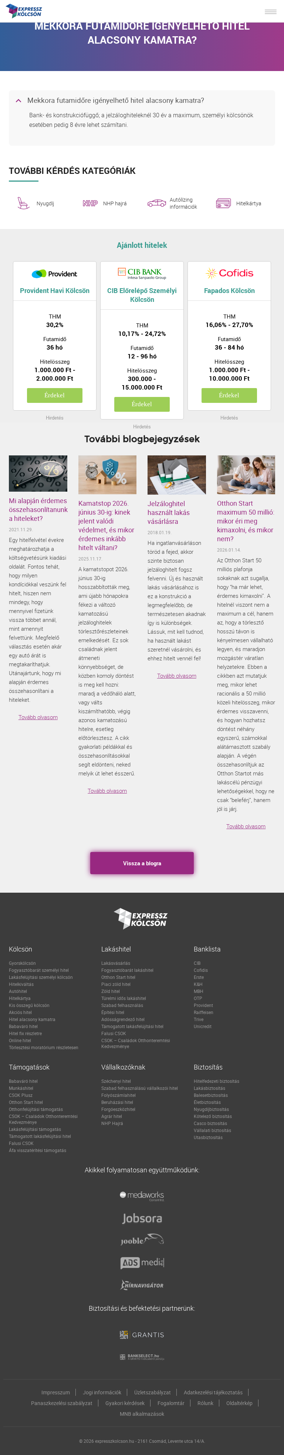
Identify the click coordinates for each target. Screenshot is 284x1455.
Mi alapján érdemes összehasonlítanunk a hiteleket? (38, 509)
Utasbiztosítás (208, 1137)
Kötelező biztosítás (213, 1116)
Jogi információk (102, 1392)
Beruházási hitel (117, 1102)
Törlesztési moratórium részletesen (43, 1047)
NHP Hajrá (112, 1123)
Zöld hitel (110, 991)
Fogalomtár (171, 1403)
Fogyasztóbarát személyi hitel (39, 970)
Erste (199, 977)
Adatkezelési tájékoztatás (213, 1392)
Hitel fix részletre (25, 1033)
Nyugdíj (45, 203)
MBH (198, 991)
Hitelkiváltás (21, 984)
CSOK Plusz (21, 1095)
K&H (198, 984)
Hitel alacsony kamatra (32, 1019)
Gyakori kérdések (125, 1403)
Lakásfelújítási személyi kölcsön (41, 977)
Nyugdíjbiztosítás (211, 1109)
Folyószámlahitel (118, 1095)
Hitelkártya (248, 203)
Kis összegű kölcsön (29, 1005)
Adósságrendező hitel (123, 1019)
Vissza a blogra (142, 863)
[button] (142, 101)
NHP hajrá (115, 203)
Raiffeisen (203, 1012)
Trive (198, 1019)
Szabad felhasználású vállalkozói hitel (139, 1088)
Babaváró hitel (23, 1026)
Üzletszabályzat (152, 1392)
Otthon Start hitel (118, 977)
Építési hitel (112, 1012)
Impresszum (55, 1392)
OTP (198, 998)
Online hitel (20, 1040)
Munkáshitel (21, 1088)
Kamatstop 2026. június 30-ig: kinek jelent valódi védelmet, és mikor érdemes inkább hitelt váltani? (106, 525)
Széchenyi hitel (116, 1081)
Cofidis (201, 970)
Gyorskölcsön (22, 963)
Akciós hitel (20, 1012)
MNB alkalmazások (142, 1413)
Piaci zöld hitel (116, 984)
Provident (203, 1005)
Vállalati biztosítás (212, 1130)
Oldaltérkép (239, 1403)
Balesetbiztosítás (211, 1095)
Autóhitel (18, 991)
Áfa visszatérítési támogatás (37, 1150)
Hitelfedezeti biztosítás (216, 1081)
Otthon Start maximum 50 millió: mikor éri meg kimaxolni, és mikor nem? (245, 521)
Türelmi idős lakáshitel (123, 998)
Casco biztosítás (210, 1123)
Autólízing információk (183, 203)
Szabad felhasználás (122, 1005)
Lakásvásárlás (115, 963)
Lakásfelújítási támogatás (35, 1129)
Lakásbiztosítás (209, 1088)
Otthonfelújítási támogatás (36, 1109)
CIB (197, 963)
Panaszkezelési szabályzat (61, 1403)
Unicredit (203, 1026)
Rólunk (205, 1403)
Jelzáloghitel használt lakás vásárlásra (169, 512)
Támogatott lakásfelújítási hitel (132, 1026)
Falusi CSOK (113, 1033)
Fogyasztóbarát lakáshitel (127, 970)
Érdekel (54, 395)
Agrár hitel (111, 1116)
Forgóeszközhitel (118, 1109)
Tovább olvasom (38, 717)
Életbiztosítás (207, 1102)
